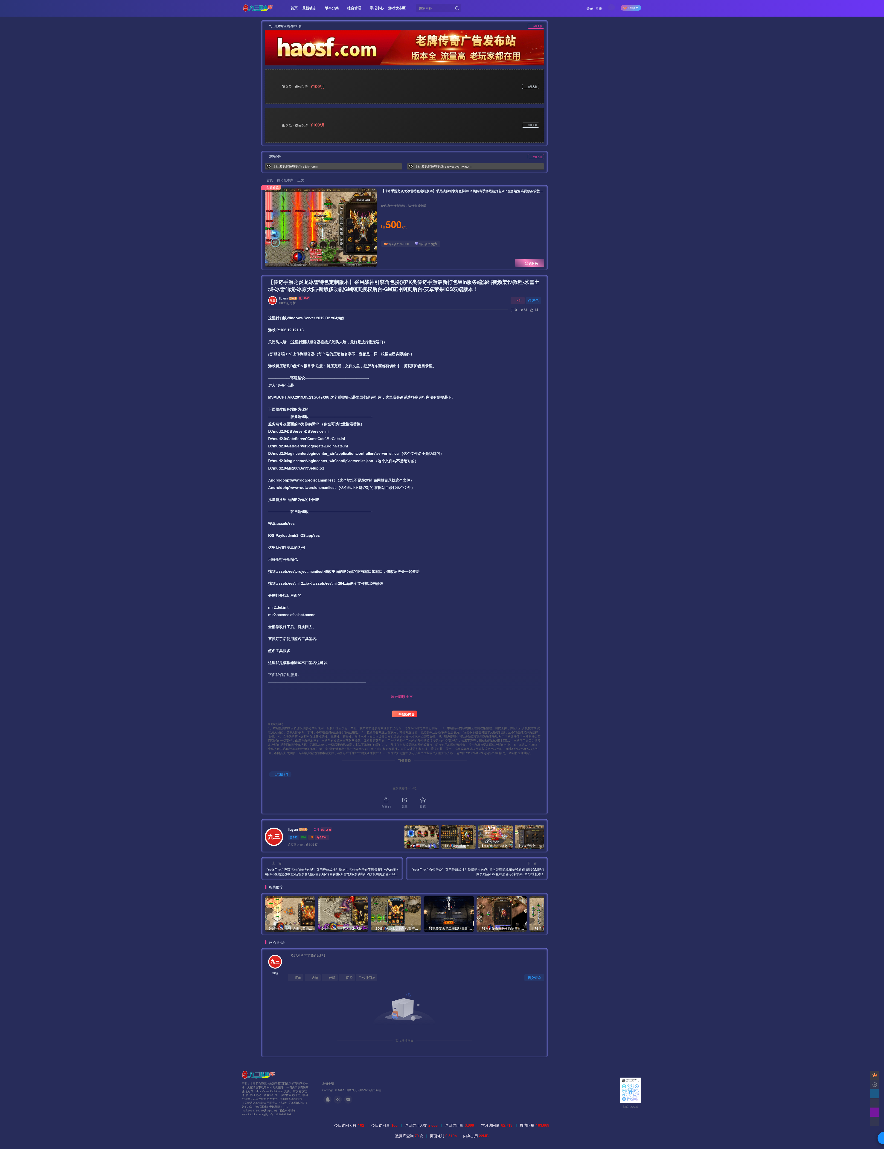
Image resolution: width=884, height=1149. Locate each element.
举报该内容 (406, 714)
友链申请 (328, 1083)
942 (295, 837)
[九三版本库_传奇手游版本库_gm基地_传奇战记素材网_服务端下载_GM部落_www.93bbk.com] (259, 1074)
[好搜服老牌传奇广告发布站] (404, 47)
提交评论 (534, 977)
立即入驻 (537, 26)
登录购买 (531, 263)
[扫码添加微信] (874, 1103)
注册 (599, 8)
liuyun (283, 298)
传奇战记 (351, 1090)
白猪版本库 (285, 180)
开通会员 (632, 8)
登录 (589, 8)
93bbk (366, 1090)
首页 (269, 180)
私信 (535, 300)
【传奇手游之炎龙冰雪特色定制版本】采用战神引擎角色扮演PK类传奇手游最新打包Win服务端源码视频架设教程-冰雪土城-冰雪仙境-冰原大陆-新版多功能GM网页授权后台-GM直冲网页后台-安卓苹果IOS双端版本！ (403, 285)
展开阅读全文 (402, 696)
